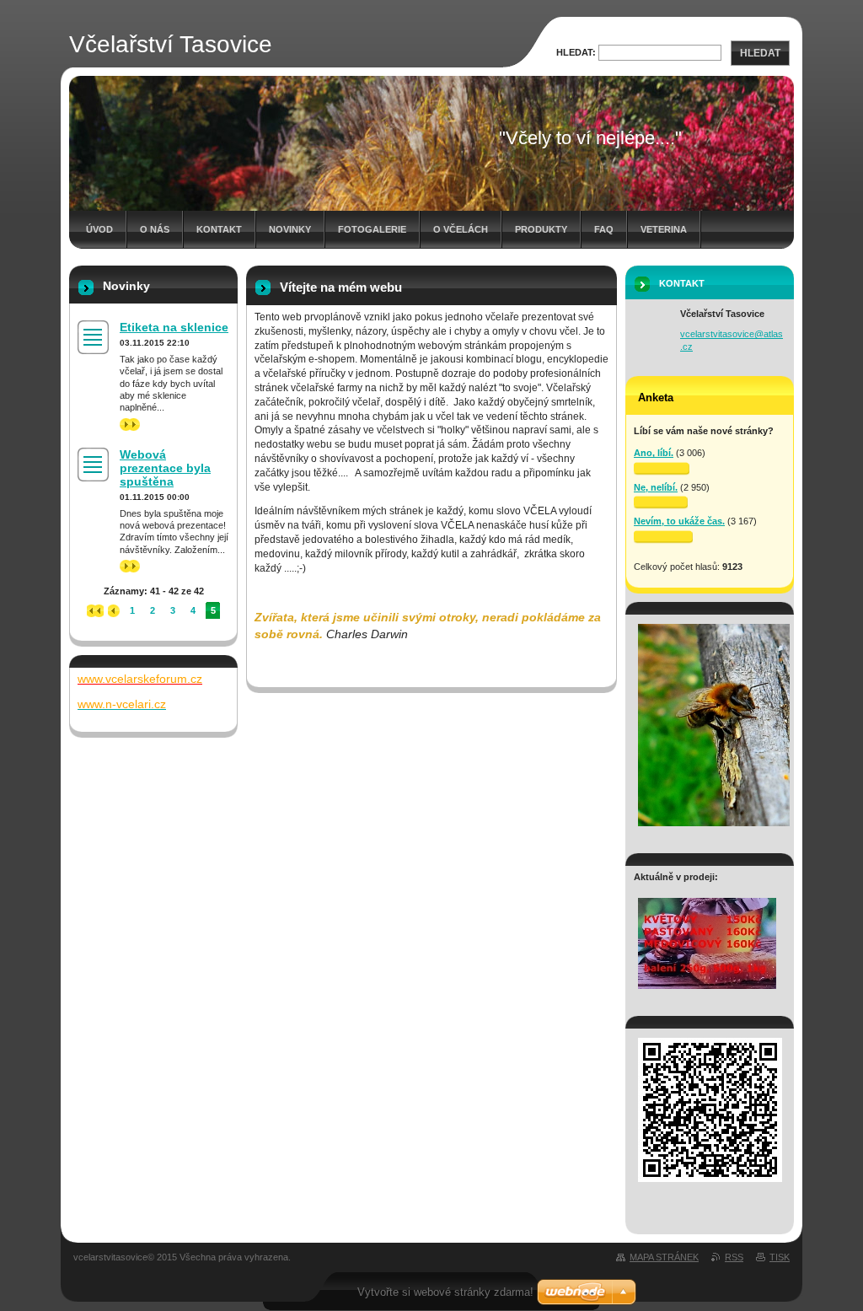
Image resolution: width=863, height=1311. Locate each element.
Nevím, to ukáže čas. (679, 521)
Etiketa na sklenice (174, 327)
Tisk (779, 1257)
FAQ (604, 229)
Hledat (760, 53)
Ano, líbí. (653, 453)
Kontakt (219, 229)
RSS (734, 1257)
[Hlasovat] (661, 469)
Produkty (541, 229)
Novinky (290, 229)
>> (125, 424)
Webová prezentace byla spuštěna (165, 468)
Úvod (99, 229)
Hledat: (576, 52)
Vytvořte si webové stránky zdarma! (445, 1292)
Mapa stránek (664, 1257)
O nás (154, 229)
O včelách (460, 229)
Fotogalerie (372, 229)
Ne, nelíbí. (656, 487)
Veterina (664, 229)
